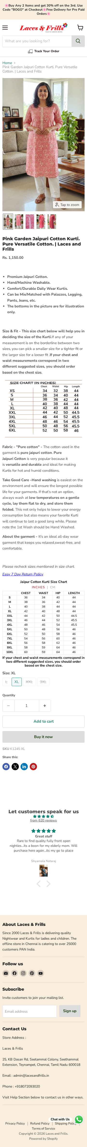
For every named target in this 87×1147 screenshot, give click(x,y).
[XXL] (30, 687)
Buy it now (43, 737)
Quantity (8, 695)
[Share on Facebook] (6, 766)
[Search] (78, 41)
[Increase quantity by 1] (45, 706)
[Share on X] (15, 766)
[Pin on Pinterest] (33, 766)
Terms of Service (43, 1128)
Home (7, 63)
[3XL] (44, 687)
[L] (7, 687)
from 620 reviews (43, 820)
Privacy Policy (15, 1123)
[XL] (17, 687)
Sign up (70, 1011)
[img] (43, 816)
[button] (8, 221)
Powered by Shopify (43, 1139)
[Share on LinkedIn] (24, 766)
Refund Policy (40, 1123)
